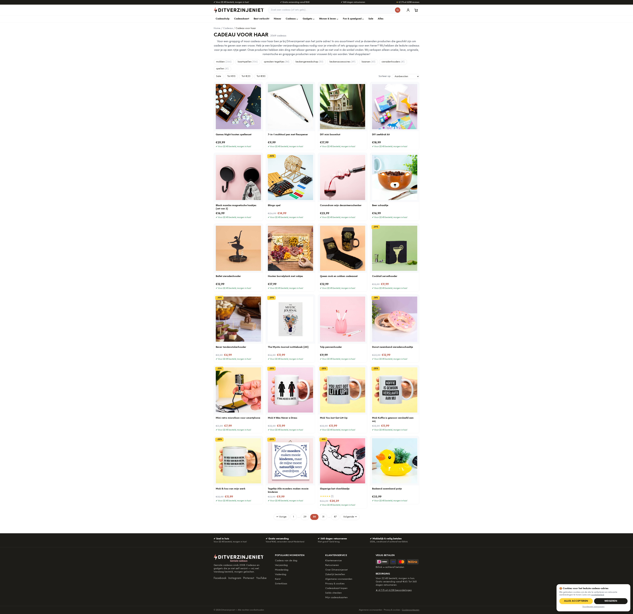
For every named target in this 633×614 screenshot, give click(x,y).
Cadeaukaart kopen (336, 588)
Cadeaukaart (241, 19)
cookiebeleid (597, 595)
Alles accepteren (576, 601)
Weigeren (610, 601)
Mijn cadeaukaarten (336, 597)
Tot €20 (246, 76)
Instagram (234, 578)
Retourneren (332, 565)
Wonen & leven (327, 19)
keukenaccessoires (342, 62)
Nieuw (277, 19)
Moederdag (281, 570)
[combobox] (334, 10)
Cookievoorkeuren (410, 610)
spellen (222, 69)
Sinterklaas (281, 584)
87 (335, 517)
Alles (380, 19)
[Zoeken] (397, 10)
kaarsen (368, 62)
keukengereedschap (309, 62)
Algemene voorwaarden (338, 579)
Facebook (220, 578)
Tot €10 (231, 76)
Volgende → (350, 517)
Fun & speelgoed (352, 19)
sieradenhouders (393, 62)
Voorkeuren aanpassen (593, 607)
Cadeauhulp (222, 19)
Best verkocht (261, 19)
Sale (370, 19)
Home (217, 28)
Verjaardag (281, 565)
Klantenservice (333, 560)
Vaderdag (280, 574)
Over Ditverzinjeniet (336, 570)
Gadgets (307, 19)
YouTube (261, 578)
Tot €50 (261, 76)
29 (304, 517)
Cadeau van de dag (286, 560)
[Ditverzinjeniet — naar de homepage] (239, 10)
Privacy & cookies (335, 584)
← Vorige (281, 517)
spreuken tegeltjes (276, 62)
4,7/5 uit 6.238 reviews (407, 2)
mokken (223, 62)
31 (323, 517)
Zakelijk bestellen (335, 574)
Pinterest (248, 578)
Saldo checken (333, 593)
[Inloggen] (408, 10)
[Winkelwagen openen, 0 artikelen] (416, 10)
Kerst (278, 579)
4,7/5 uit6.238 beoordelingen (394, 590)
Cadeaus (291, 19)
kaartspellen (248, 62)
